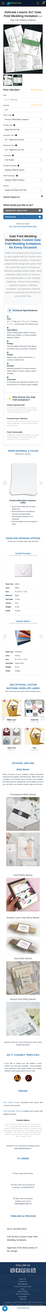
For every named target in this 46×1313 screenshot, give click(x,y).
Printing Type (8, 125)
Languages (7, 155)
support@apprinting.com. (23, 1148)
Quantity (6, 105)
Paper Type (7, 115)
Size (4, 95)
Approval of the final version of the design (22, 1249)
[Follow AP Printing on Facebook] (18, 1270)
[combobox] (23, 119)
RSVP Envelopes (9, 176)
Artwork (6, 186)
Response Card (8, 145)
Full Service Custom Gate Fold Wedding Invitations (22, 1238)
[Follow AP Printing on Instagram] (28, 1270)
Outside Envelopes (10, 165)
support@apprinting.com (23, 1203)
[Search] (38, 3)
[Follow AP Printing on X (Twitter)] (12, 1270)
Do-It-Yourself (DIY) (17, 1229)
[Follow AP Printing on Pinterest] (23, 1270)
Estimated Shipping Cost (11, 197)
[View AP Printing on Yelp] (33, 1270)
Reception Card (8, 135)
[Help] (13, 115)
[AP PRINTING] (13, 3)
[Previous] (5, 49)
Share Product (38, 90)
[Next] (40, 49)
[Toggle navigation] (3, 3)
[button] (4, 483)
